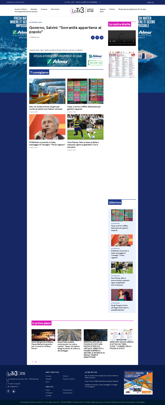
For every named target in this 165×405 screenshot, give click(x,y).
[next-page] (36, 362)
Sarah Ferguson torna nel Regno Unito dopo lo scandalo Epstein (120, 307)
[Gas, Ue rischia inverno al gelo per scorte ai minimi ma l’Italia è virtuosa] (47, 91)
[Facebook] (93, 37)
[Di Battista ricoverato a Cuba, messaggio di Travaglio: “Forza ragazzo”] (47, 126)
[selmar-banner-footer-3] (66, 68)
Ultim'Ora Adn (35, 22)
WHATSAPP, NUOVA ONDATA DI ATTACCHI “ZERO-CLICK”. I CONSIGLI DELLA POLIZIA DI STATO (121, 345)
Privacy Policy (67, 390)
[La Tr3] (83, 10)
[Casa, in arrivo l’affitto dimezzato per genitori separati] (85, 91)
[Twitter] (97, 37)
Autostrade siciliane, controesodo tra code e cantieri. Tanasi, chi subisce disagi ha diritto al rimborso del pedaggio (69, 346)
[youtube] (13, 391)
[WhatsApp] (102, 37)
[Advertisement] (122, 109)
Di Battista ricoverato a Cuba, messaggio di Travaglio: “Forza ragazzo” (47, 143)
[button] (150, 2)
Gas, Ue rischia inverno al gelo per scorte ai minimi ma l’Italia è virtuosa (45, 107)
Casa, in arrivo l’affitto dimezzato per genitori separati (84, 107)
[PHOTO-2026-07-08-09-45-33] (122, 79)
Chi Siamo (49, 393)
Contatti (48, 396)
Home (48, 390)
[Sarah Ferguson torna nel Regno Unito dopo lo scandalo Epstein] (122, 295)
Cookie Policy (67, 393)
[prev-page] (33, 362)
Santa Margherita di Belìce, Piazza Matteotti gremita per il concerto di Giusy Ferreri (43, 345)
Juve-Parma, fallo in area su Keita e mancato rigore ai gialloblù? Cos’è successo (83, 144)
